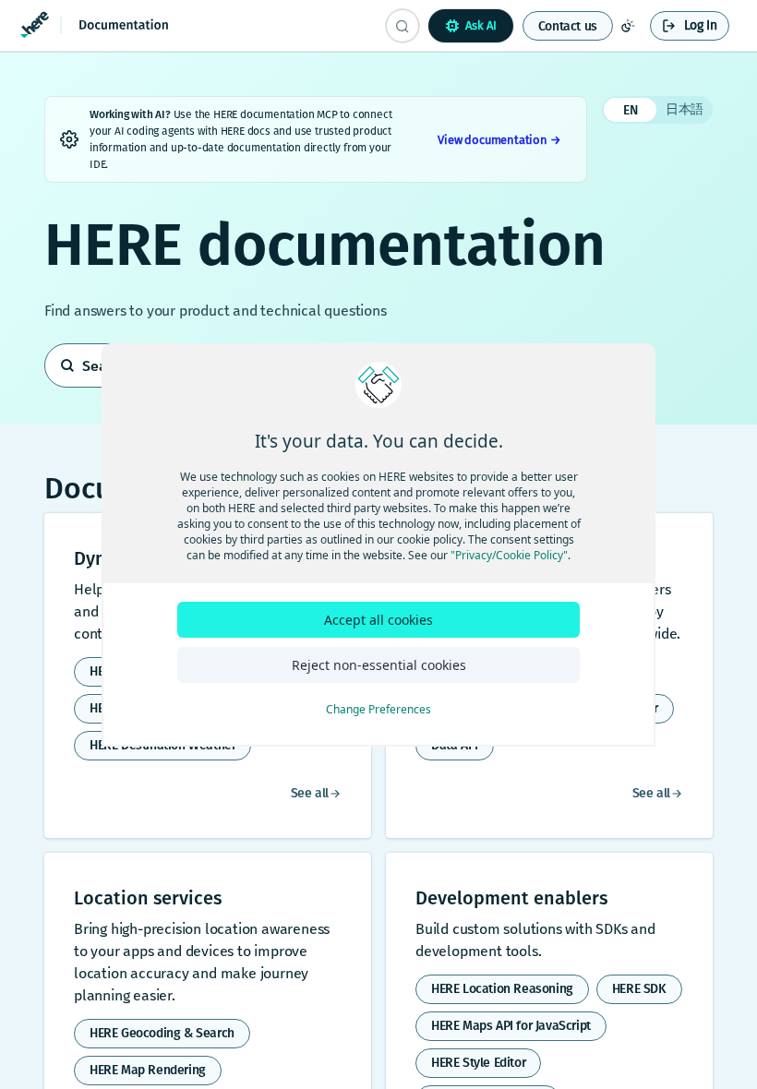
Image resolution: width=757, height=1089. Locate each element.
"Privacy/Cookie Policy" (509, 555)
